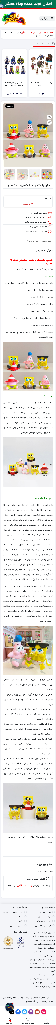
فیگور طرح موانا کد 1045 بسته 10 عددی (42, 84)
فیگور (23, 32)
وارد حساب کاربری (24, 885)
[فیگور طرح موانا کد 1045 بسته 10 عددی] (42, 65)
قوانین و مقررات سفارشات (12, 912)
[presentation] (4, 71)
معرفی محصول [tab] (46, 241)
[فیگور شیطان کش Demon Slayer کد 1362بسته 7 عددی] (14, 65)
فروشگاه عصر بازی (46, 32)
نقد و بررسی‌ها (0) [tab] (32, 241)
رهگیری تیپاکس (16, 925)
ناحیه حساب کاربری (15, 916)
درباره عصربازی (45, 912)
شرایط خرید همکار (44, 921)
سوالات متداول (44, 916)
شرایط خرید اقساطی (43, 925)
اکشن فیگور (32, 32)
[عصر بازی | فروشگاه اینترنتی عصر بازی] (14, 18)
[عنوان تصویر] (28, 4)
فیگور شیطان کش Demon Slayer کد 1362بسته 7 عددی (14, 84)
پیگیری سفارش (17, 921)
